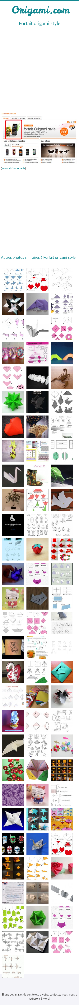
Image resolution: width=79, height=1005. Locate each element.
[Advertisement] (39, 69)
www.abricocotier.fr (13, 168)
